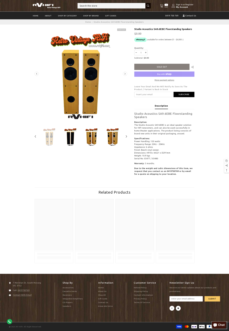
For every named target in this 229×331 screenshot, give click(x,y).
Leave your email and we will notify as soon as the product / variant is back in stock (160, 87)
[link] (54, 254)
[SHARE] (192, 67)
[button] (37, 74)
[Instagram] (178, 308)
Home (88, 22)
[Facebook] (171, 308)
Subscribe (184, 94)
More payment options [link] (164, 80)
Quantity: (139, 48)
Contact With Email (22, 295)
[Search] (114, 5)
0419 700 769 (171, 16)
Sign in (179, 4)
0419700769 (24, 290)
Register (189, 4)
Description (161, 106)
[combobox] (111, 5)
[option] (81, 73)
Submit (212, 299)
